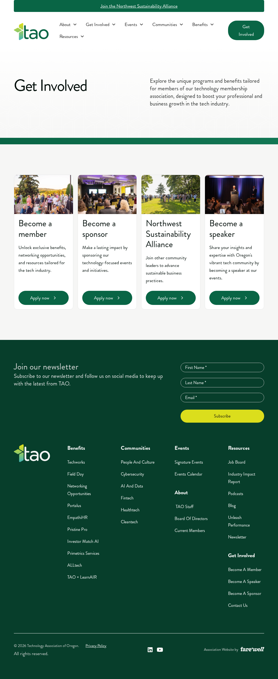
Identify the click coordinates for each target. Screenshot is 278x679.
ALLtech (74, 565)
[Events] (134, 24)
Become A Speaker (244, 581)
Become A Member (244, 569)
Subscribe (222, 416)
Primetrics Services (83, 553)
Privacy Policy (96, 645)
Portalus (74, 505)
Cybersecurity (132, 474)
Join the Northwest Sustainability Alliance (139, 6)
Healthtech (130, 510)
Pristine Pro (77, 529)
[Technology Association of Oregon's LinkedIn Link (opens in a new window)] (150, 649)
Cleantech (129, 522)
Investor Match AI (83, 541)
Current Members (190, 530)
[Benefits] (203, 24)
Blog (232, 505)
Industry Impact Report (241, 478)
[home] (31, 32)
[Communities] (168, 24)
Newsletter (237, 537)
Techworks (76, 462)
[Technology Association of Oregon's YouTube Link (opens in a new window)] (160, 649)
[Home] (32, 453)
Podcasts (235, 493)
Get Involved (246, 30)
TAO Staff (184, 506)
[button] (68, 24)
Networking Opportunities (79, 490)
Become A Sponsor (244, 593)
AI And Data (132, 486)
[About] (68, 24)
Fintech (127, 498)
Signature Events (189, 462)
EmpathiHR (77, 517)
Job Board (236, 462)
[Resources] (72, 36)
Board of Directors (191, 518)
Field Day (75, 474)
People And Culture (137, 462)
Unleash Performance (239, 521)
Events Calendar (188, 474)
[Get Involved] (100, 24)
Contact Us (238, 605)
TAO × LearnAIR (82, 577)
